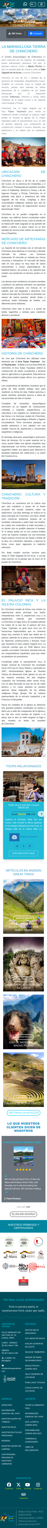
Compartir (37, 33)
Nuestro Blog (9, 1427)
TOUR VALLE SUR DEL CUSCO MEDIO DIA (23, 806)
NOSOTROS (7, 1405)
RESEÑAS (6, 1441)
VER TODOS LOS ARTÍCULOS (23, 1113)
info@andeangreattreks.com (12, 1369)
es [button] (32, 4)
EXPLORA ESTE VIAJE (23, 853)
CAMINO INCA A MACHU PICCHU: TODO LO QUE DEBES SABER (23, 926)
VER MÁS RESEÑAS (24, 1214)
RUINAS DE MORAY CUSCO (23, 1103)
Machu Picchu (35, 66)
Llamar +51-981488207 (9, 1359)
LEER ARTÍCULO (23, 918)
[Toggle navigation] (41, 4)
